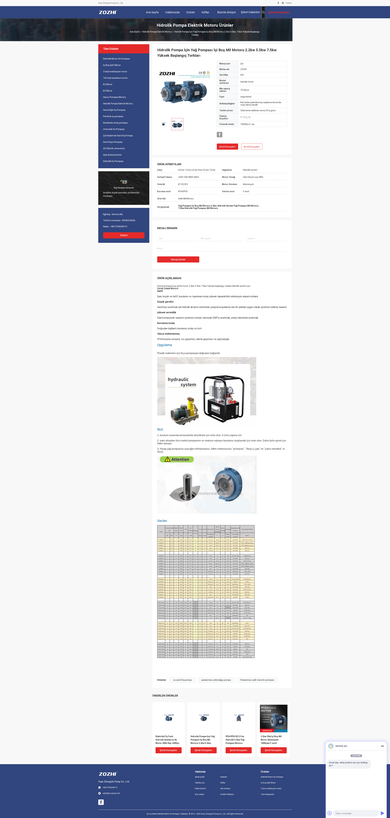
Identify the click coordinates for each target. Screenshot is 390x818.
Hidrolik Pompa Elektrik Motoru (157, 32)
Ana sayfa (135, 32)
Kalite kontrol (200, 788)
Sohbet (124, 235)
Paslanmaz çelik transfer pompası (257, 680)
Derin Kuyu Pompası (112, 142)
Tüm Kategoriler (267, 794)
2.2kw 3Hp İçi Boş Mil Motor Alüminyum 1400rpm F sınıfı (271, 739)
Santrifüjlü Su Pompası (114, 110)
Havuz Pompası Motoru (114, 97)
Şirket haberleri (250, 12)
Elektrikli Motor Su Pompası (116, 59)
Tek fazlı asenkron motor (115, 78)
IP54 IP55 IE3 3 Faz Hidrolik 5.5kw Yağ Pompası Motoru (235, 739)
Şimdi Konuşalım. (227, 147)
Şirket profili (200, 777)
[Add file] (330, 813)
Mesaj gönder (178, 259)
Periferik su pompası (113, 116)
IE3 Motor (107, 91)
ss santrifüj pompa (182, 680)
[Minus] (382, 746)
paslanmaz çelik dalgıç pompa (216, 680)
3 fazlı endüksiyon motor (115, 71)
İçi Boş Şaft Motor (112, 65)
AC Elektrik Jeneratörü (114, 148)
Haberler (223, 777)
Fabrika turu (200, 783)
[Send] (382, 813)
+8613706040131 (119, 226)
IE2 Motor (107, 84)
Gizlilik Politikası (227, 794)
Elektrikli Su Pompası (113, 161)
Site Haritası (225, 788)
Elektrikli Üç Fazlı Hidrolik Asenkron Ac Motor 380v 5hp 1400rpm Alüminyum (168, 740)
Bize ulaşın (199, 794)
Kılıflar (222, 783)
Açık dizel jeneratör (112, 155)
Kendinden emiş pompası (115, 123)
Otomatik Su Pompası (114, 129)
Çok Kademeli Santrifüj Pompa (118, 135)
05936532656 (128, 220)
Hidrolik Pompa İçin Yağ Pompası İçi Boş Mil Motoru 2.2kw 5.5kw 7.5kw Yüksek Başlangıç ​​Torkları (203, 740)
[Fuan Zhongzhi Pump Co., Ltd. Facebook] (278, 3)
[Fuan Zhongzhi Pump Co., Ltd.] (108, 12)
